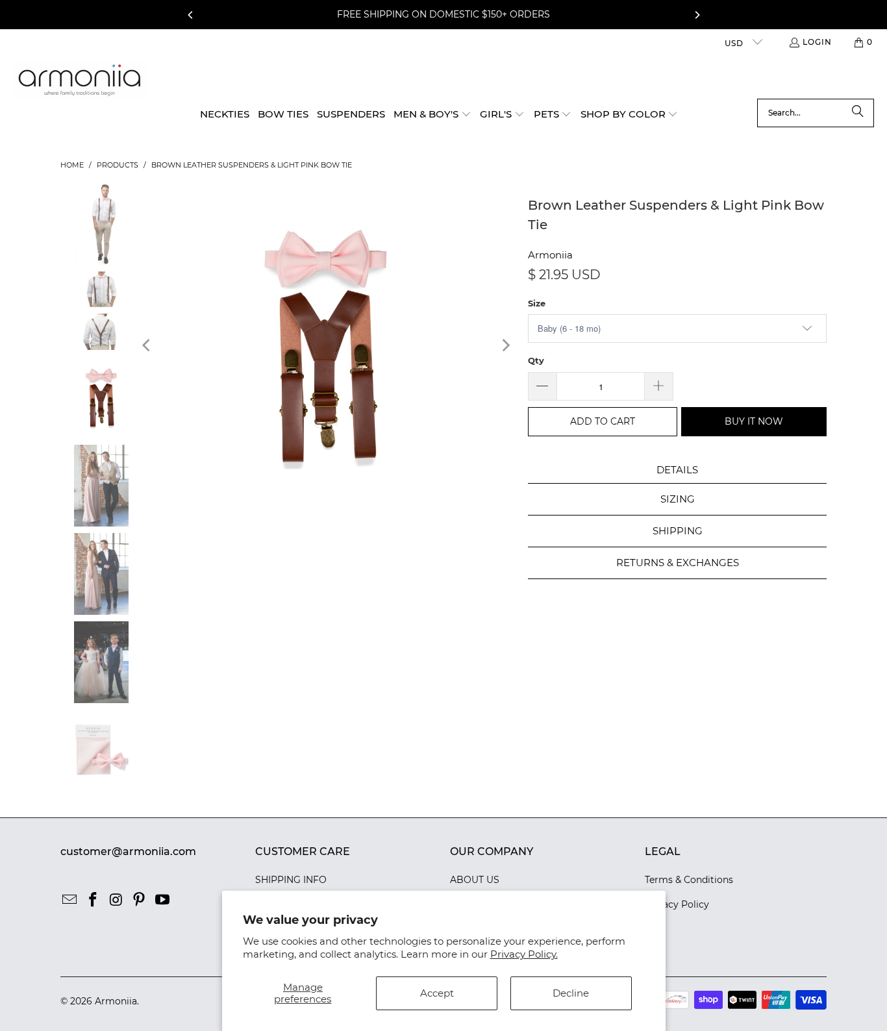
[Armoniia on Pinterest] (139, 900)
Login (817, 42)
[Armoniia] (79, 80)
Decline (571, 993)
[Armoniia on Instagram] (116, 900)
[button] (432, 115)
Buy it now (754, 421)
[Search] (858, 113)
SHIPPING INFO (291, 880)
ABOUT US (474, 880)
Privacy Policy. (524, 954)
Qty (536, 360)
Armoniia (550, 255)
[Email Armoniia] (70, 900)
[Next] (696, 15)
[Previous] (191, 15)
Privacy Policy (677, 904)
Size (536, 303)
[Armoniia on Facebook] (93, 900)
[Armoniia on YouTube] (163, 900)
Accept (437, 993)
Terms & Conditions (689, 880)
